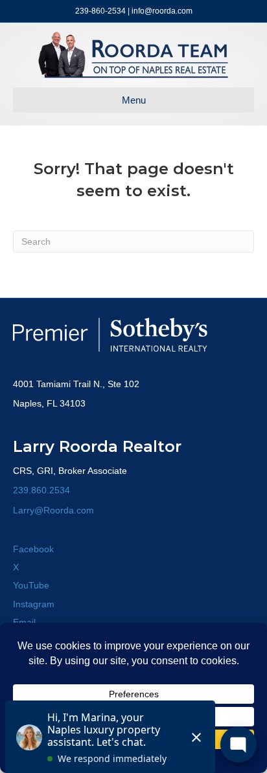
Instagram (33, 604)
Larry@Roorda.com (53, 510)
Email (24, 622)
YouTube (31, 585)
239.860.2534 (41, 490)
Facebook (33, 549)
